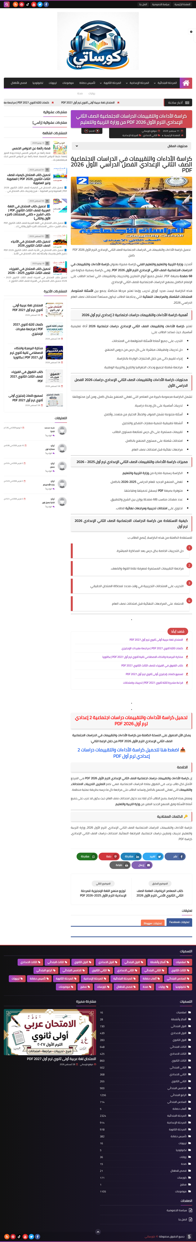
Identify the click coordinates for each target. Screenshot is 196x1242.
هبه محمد (49, 428)
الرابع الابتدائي (44, 970)
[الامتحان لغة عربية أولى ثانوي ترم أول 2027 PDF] (54, 310)
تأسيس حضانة (87, 82)
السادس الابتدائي (176, 978)
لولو (53, 445)
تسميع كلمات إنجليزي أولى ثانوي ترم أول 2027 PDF (154, 674)
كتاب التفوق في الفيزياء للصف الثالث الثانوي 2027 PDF (152, 665)
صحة (80, 93)
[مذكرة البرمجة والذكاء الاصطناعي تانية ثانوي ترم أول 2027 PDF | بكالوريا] (54, 353)
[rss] (15, 4)
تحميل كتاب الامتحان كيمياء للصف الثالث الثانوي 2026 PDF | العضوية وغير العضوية (28, 179)
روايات (91, 93)
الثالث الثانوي (178, 970)
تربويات (53, 82)
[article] (103, 889)
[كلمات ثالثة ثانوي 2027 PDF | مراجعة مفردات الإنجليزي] (54, 329)
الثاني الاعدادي (150, 135)
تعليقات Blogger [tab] (153, 923)
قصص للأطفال (19, 82)
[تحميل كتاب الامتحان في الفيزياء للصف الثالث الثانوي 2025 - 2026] (60, 268)
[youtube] (34, 4)
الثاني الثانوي (99, 970)
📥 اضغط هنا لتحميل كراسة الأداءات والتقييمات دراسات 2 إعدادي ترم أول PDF (132, 752)
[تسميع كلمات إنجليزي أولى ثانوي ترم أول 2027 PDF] (54, 400)
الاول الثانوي (81, 962)
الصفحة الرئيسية (182, 4)
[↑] (98, 1232)
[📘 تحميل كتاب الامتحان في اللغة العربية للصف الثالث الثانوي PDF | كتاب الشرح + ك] (60, 205)
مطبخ (83, 986)
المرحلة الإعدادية (139, 82)
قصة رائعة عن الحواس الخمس (31, 148)
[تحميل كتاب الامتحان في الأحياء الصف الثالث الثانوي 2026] (60, 241)
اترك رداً (49, 435)
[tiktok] (27, 4)
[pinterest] (21, 4)
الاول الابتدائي (132, 962)
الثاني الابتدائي (152, 970)
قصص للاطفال (124, 986)
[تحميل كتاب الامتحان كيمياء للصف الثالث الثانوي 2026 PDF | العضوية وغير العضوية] (60, 174)
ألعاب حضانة (150, 978)
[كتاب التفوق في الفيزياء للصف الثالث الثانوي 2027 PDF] (54, 376)
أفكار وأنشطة (158, 962)
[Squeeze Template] (189, 1237)
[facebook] (46, 4)
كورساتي (150, 1237)
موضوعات (68, 82)
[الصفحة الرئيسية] (186, 83)
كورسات (101, 986)
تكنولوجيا (38, 82)
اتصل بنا (143, 4)
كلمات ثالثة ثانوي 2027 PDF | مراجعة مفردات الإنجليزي (59, 102)
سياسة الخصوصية (160, 4)
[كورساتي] (98, 41)
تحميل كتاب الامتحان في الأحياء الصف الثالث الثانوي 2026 (30, 243)
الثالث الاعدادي (28, 962)
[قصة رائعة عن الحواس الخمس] (60, 148)
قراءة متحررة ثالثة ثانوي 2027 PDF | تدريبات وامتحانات (153, 682)
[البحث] (7, 4)
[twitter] (40, 4)
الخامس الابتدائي (72, 970)
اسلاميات (181, 962)
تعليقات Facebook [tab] (179, 922)
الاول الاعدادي (106, 962)
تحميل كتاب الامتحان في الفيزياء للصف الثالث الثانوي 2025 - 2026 (29, 271)
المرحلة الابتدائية (167, 82)
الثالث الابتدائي (55, 962)
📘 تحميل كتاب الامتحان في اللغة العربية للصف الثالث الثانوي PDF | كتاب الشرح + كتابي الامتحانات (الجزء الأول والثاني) (27, 212)
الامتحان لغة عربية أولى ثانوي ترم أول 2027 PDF (128, 102)
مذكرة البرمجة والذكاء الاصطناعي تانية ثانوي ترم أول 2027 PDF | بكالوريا (142, 656)
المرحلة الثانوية (112, 82)
